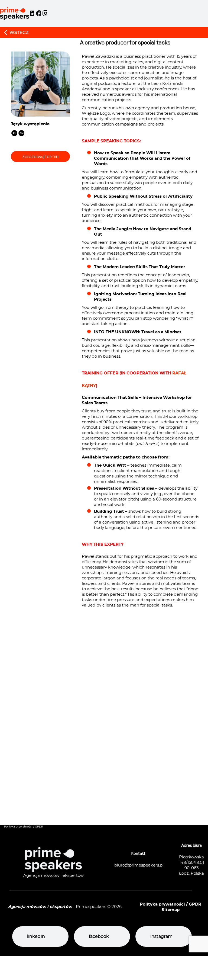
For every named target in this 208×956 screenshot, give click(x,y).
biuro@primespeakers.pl (139, 865)
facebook (99, 936)
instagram (161, 936)
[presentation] (105, 734)
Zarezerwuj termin (40, 156)
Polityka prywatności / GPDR (23, 826)
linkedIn (36, 936)
